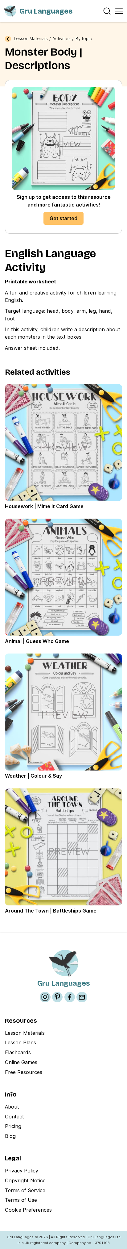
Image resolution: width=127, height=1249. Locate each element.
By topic (84, 39)
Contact (14, 1116)
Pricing (13, 1126)
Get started (63, 218)
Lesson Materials (31, 39)
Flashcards (18, 1052)
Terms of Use (21, 1200)
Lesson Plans (20, 1042)
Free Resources (23, 1072)
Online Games (21, 1062)
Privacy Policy (21, 1171)
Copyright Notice (25, 1180)
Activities (61, 39)
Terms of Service (25, 1190)
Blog (10, 1136)
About (12, 1107)
